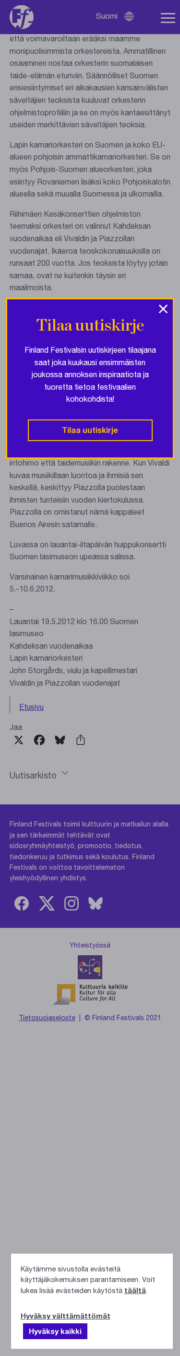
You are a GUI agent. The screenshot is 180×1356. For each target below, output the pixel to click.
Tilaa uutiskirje (90, 429)
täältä (135, 1290)
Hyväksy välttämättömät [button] (65, 1315)
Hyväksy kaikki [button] (55, 1331)
